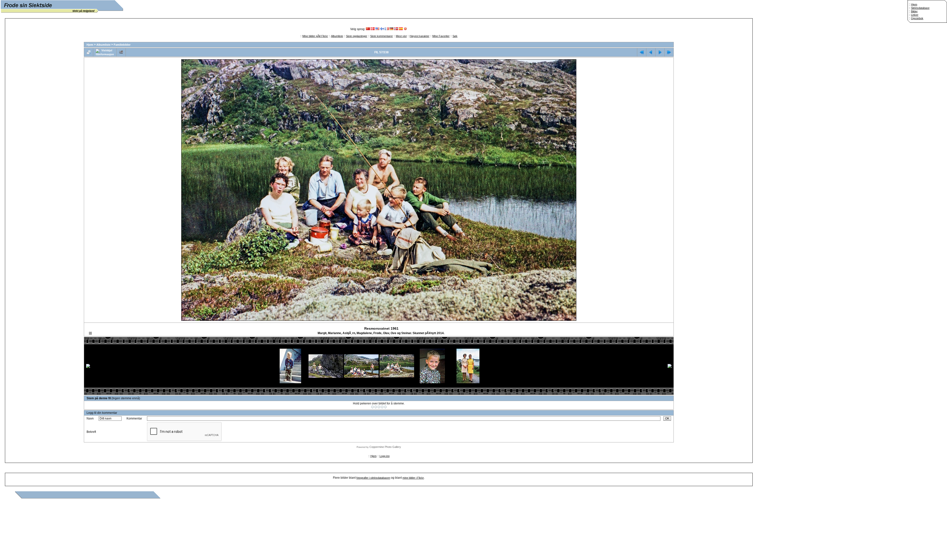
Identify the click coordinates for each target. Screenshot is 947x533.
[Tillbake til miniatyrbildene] (88, 52)
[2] (375, 407)
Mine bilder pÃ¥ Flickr (315, 36)
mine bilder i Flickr (413, 477)
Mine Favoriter (441, 36)
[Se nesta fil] (660, 52)
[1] (372, 407)
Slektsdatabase (920, 7)
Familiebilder (122, 44)
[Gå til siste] (669, 52)
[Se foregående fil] (650, 52)
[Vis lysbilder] (121, 52)
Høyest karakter (419, 36)
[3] (379, 407)
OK (667, 418)
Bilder (914, 11)
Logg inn (385, 456)
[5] (385, 407)
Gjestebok (917, 18)
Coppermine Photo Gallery (385, 446)
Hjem (914, 4)
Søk (455, 36)
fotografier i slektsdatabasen (373, 477)
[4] (382, 407)
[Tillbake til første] (641, 52)
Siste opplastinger (356, 36)
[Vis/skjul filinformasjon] (104, 52)
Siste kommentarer (381, 36)
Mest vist (401, 36)
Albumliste (337, 36)
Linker (914, 14)
